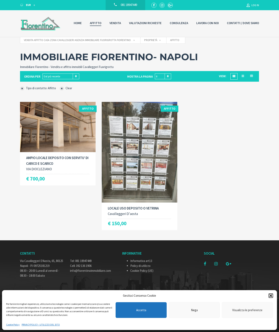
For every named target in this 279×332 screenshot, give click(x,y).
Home (78, 23)
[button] (271, 296)
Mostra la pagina (140, 76)
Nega (194, 310)
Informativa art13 (141, 261)
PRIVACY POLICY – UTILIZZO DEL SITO (41, 324)
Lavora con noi (207, 23)
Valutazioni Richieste (145, 23)
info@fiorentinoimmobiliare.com (90, 271)
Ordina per (32, 76)
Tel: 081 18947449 (81, 261)
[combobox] (60, 76)
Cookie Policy (13, 324)
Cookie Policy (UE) (141, 271)
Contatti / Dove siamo (243, 23)
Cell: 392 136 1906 (81, 266)
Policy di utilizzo (140, 266)
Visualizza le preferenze (247, 310)
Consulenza (179, 23)
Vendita (115, 23)
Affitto (95, 23)
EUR (28, 5)
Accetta (141, 310)
